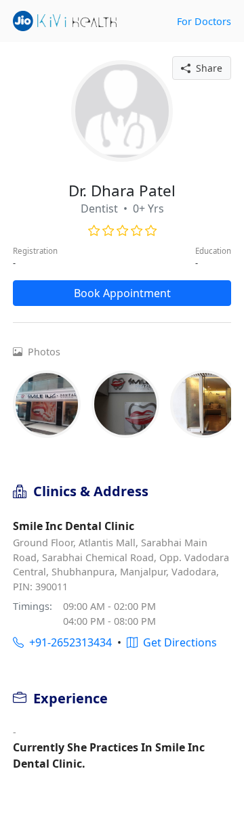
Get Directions (177, 642)
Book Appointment (122, 293)
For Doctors (204, 21)
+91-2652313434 (68, 642)
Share (206, 68)
